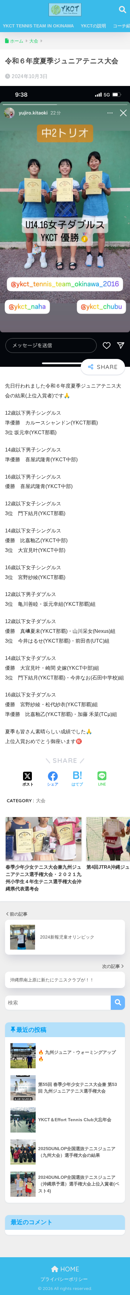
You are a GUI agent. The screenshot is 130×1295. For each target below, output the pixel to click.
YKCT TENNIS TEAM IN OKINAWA (38, 25)
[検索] (118, 1003)
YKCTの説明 (93, 25)
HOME (68, 1269)
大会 (40, 801)
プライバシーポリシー (64, 1279)
